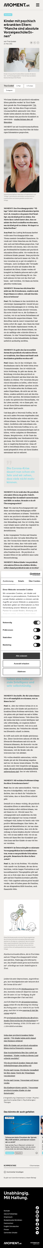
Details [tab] (21, 581)
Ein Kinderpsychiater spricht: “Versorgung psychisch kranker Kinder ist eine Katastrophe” (21, 1090)
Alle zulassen (21, 656)
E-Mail (19, 86)
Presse (6, 1230)
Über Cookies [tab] (34, 581)
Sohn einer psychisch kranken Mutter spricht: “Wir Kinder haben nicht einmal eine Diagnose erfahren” (20, 1038)
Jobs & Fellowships (10, 1214)
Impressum (8, 1217)
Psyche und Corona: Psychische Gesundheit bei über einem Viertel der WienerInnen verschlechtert (21, 1073)
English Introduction (11, 1226)
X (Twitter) (30, 86)
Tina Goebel (9, 86)
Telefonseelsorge (28, 989)
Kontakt (7, 1211)
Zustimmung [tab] (8, 581)
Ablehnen (21, 672)
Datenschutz (8, 1223)
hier (22, 960)
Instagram (9, 90)
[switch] (36, 630)
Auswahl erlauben (21, 664)
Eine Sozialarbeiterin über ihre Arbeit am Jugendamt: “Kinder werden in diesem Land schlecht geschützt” (21, 1055)
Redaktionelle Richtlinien (13, 1220)
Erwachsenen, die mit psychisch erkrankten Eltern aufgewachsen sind (21, 769)
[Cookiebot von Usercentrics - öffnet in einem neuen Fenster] (30, 574)
